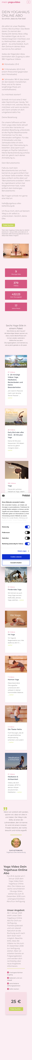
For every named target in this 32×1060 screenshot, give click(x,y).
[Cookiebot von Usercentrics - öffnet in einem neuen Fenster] (22, 496)
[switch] (27, 532)
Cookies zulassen (16, 557)
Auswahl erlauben (16, 562)
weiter (10, 398)
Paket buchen (8, 225)
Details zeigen (22, 551)
